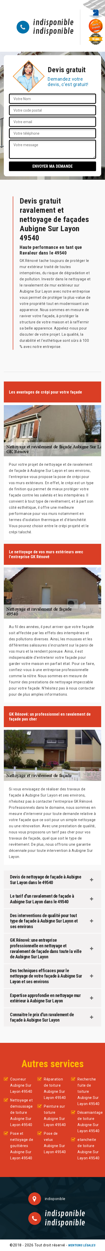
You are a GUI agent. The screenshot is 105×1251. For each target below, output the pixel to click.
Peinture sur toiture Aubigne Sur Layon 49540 (55, 1115)
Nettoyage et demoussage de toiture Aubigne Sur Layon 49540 (21, 1112)
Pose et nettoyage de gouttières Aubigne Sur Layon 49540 (21, 1145)
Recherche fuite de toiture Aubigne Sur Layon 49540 (88, 1091)
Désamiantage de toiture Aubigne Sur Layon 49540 (89, 1121)
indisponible (53, 23)
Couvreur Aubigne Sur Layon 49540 (21, 1085)
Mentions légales (81, 1245)
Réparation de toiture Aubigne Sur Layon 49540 (55, 1088)
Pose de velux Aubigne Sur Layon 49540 (55, 1142)
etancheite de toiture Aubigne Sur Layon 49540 (88, 1149)
